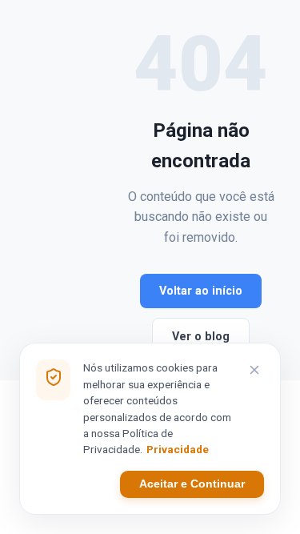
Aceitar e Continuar (192, 484)
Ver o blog (201, 336)
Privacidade (177, 449)
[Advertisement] (76, 190)
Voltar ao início (200, 291)
